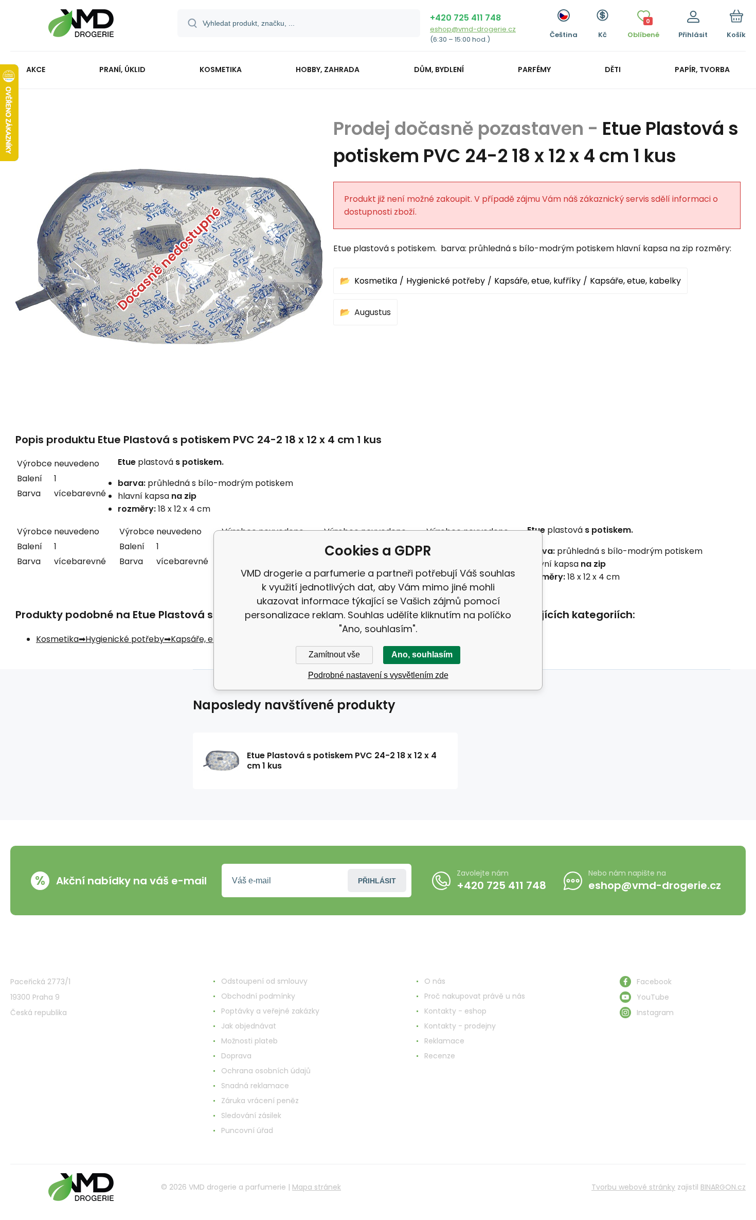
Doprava (236, 1056)
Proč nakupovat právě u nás (474, 996)
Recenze (439, 1056)
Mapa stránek (316, 1187)
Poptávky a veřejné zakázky (270, 1011)
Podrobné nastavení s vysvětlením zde (378, 675)
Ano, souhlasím (422, 654)
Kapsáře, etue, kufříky (537, 281)
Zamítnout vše (334, 654)
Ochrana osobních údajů (266, 1071)
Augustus (372, 312)
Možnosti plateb (249, 1041)
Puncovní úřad (247, 1130)
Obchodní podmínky (258, 996)
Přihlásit (377, 881)
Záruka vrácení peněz (260, 1100)
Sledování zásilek (251, 1115)
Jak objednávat (248, 1026)
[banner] (81, 27)
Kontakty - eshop (455, 1011)
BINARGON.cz (723, 1187)
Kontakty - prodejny (460, 1026)
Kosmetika (375, 281)
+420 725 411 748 (465, 18)
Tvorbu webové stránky (633, 1187)
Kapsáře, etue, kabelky (635, 281)
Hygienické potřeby (445, 281)
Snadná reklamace (255, 1085)
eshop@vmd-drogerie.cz (473, 29)
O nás (434, 981)
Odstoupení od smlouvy (264, 981)
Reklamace (444, 1041)
